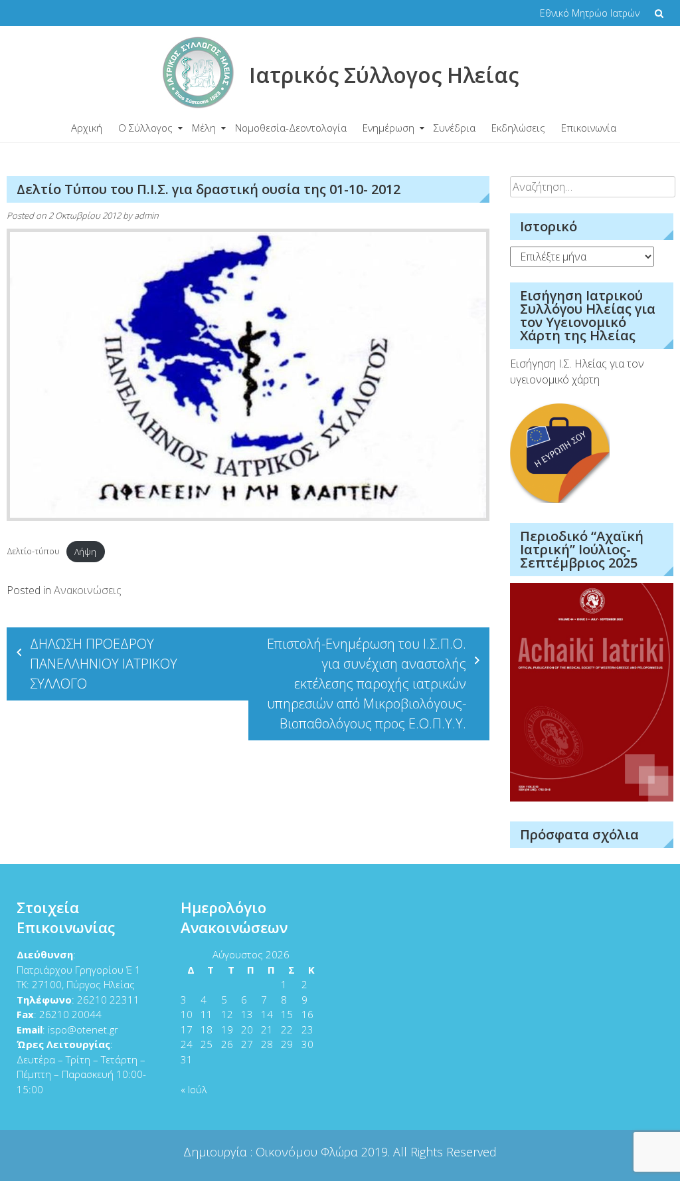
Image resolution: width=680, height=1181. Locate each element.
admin (146, 215)
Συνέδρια (454, 127)
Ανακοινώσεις (88, 590)
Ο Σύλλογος (145, 127)
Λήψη (85, 552)
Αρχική (86, 127)
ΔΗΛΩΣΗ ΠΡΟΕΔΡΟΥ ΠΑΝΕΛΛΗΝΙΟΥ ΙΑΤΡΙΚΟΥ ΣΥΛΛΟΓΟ (103, 664)
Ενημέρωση (388, 127)
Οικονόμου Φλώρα (308, 1152)
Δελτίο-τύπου (33, 552)
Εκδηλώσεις (518, 127)
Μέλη (204, 127)
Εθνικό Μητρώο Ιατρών (589, 13)
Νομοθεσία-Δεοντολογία (291, 127)
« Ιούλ (194, 1089)
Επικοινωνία (588, 127)
